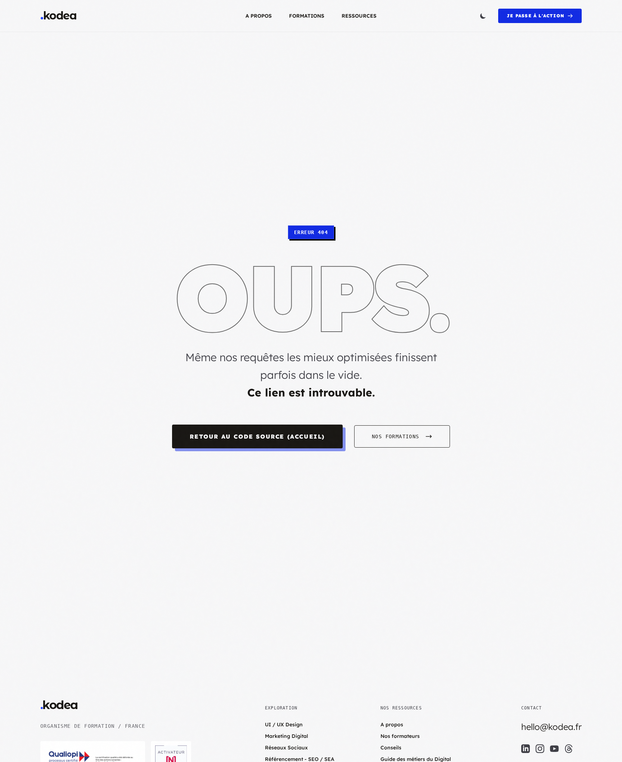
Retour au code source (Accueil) (257, 436)
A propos (258, 16)
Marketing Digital (286, 736)
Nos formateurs (400, 736)
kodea (58, 15)
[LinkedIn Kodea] (525, 748)
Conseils (390, 747)
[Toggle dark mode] (483, 15)
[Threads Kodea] (568, 748)
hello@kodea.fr (551, 726)
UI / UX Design (284, 724)
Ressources (359, 16)
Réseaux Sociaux (286, 747)
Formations (306, 16)
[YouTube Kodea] (554, 748)
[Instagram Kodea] (540, 748)
